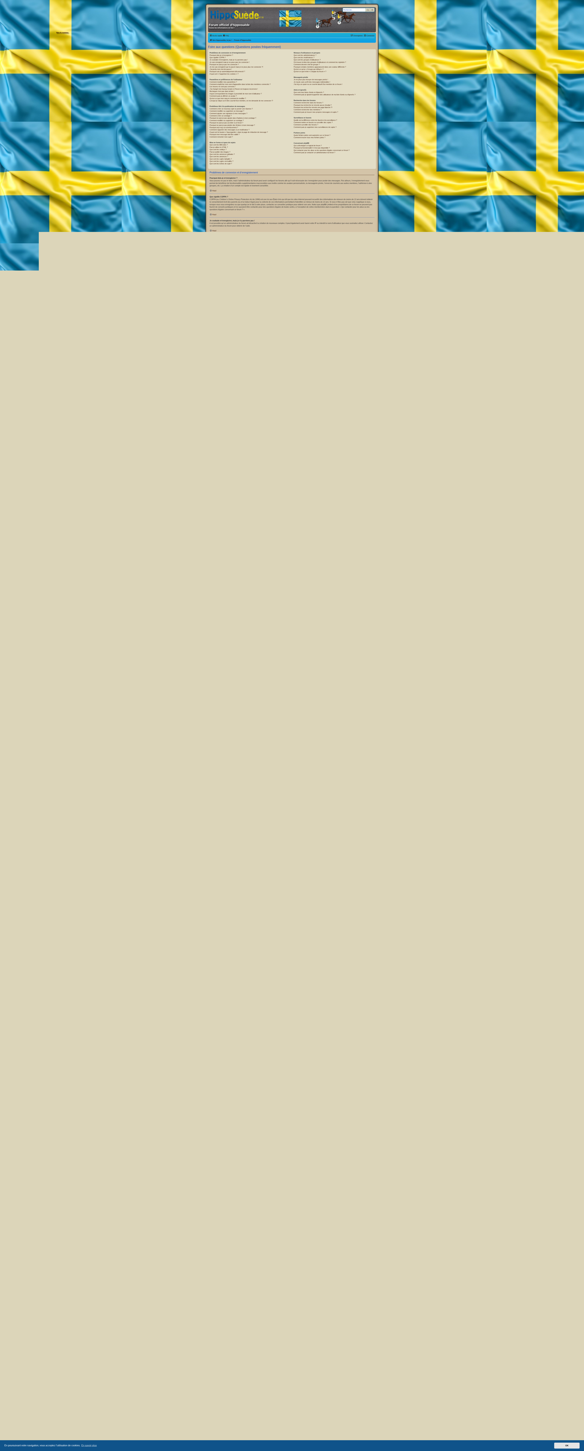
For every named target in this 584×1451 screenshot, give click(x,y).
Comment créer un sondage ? (221, 116)
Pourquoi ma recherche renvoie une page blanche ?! (313, 107)
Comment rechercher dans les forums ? (308, 103)
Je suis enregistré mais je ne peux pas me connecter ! (230, 62)
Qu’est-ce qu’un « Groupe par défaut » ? (308, 69)
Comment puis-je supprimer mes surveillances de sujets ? (315, 127)
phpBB (352, 427)
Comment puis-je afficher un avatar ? (223, 96)
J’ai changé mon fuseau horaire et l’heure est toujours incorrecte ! (234, 89)
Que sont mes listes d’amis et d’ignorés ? (309, 92)
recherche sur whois (365, 1354)
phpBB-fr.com (296, 1407)
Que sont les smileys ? (218, 149)
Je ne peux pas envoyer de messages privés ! (311, 79)
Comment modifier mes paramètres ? (223, 82)
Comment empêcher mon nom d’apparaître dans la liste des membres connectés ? (240, 84)
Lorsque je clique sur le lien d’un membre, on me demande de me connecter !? (241, 101)
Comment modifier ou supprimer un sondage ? (227, 120)
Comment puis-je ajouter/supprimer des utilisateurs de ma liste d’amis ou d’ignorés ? (324, 95)
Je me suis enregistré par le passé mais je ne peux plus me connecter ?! (236, 67)
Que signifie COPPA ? (218, 57)
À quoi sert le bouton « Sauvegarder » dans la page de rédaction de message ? (239, 132)
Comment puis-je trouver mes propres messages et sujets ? (316, 112)
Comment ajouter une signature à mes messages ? (228, 113)
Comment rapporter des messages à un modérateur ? (229, 130)
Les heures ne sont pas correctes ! (223, 86)
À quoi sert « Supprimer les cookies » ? (224, 74)
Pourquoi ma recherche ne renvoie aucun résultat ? (313, 105)
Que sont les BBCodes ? (219, 145)
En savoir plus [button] (89, 1445)
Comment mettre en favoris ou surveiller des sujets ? (313, 122)
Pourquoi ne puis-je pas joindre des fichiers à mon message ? (232, 125)
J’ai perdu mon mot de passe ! (221, 69)
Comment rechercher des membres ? (308, 110)
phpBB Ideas (334, 1338)
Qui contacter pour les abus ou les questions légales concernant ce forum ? (321, 150)
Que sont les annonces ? (219, 156)
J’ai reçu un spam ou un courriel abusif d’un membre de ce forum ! (318, 84)
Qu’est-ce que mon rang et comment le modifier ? (228, 98)
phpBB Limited (276, 1322)
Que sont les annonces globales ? (222, 154)
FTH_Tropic (283, 1405)
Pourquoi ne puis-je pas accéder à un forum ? (226, 123)
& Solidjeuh (301, 1405)
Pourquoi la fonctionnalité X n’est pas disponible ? (312, 148)
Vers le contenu (62, 32)
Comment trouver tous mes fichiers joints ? (309, 137)
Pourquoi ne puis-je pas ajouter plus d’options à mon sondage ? (233, 118)
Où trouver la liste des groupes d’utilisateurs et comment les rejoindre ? (320, 62)
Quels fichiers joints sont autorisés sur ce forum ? (312, 135)
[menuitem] (226, 35)
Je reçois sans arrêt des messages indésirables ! (312, 82)
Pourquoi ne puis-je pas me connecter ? (224, 64)
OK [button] (566, 1445)
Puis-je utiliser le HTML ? (219, 147)
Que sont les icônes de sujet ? (221, 164)
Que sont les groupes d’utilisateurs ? (307, 60)
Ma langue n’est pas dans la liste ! (222, 91)
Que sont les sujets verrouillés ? (221, 161)
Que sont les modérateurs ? (304, 57)
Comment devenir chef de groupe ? (307, 64)
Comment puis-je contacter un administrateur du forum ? (314, 152)
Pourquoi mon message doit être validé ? (225, 134)
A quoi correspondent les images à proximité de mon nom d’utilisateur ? (236, 94)
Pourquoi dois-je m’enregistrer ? (221, 55)
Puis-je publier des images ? (220, 152)
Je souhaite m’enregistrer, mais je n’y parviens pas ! (229, 60)
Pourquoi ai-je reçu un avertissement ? (224, 127)
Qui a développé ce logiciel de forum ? (308, 145)
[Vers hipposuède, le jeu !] (238, 14)
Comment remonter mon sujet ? (221, 137)
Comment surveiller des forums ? (306, 125)
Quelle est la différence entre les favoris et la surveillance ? (315, 120)
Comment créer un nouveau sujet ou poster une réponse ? (231, 109)
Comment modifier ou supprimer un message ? (227, 111)
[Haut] (292, 1416)
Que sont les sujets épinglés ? (221, 159)
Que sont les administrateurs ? (305, 55)
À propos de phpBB (267, 1324)
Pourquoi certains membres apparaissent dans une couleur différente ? (320, 67)
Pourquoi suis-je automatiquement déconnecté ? (227, 71)
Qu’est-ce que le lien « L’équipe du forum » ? (310, 71)
